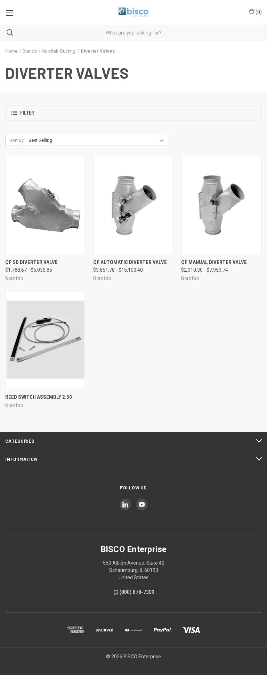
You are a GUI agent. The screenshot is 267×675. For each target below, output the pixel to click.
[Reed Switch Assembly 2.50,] (45, 340)
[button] (133, 113)
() (258, 12)
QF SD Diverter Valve (31, 262)
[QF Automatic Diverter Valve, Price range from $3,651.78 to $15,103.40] (133, 205)
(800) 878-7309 (137, 592)
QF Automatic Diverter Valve (130, 262)
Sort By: (17, 140)
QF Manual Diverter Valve (214, 262)
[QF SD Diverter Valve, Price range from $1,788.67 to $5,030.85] (45, 205)
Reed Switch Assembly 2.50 (38, 397)
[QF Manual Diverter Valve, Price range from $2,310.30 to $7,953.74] (221, 205)
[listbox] (97, 140)
